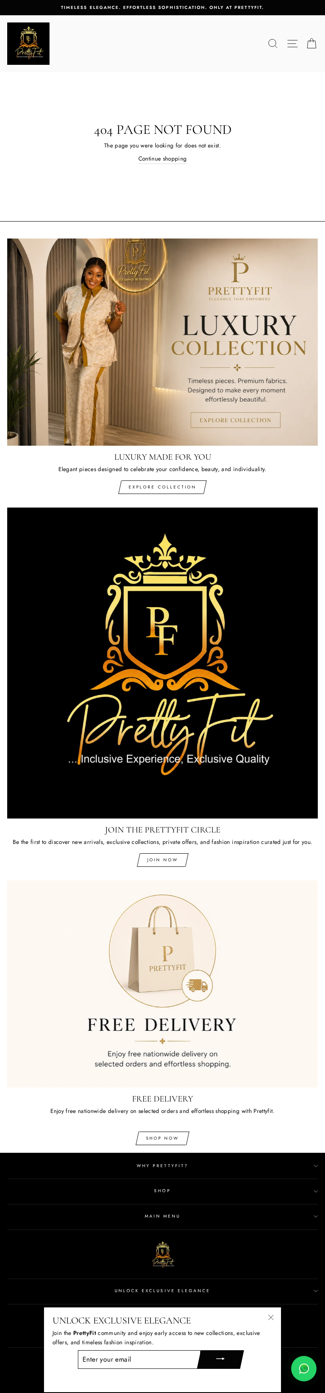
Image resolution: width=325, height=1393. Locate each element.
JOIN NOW (162, 860)
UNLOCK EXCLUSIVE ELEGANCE (163, 1291)
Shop (162, 1191)
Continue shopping (162, 158)
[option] (162, 7)
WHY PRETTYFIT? (162, 1166)
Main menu (163, 1216)
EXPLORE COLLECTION (162, 487)
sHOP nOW (162, 1138)
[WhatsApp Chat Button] (304, 1370)
